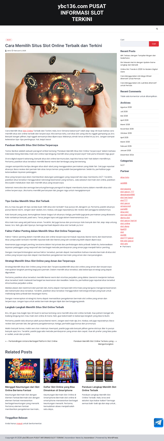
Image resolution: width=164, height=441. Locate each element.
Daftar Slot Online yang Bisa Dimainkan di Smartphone (59, 389)
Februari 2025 (126, 146)
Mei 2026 (124, 116)
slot (122, 232)
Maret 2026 (125, 124)
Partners (126, 246)
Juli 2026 (124, 111)
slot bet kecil (126, 197)
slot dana (124, 226)
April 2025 (124, 137)
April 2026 (124, 120)
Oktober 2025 (126, 133)
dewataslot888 (127, 194)
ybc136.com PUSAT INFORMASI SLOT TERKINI (82, 12)
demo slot (125, 217)
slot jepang (125, 189)
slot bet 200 (126, 214)
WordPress (113, 437)
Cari (122, 39)
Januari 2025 (125, 150)
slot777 (124, 200)
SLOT (9, 40)
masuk (19, 423)
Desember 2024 (127, 154)
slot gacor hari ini (128, 220)
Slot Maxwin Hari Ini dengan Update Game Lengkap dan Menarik (137, 63)
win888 (123, 183)
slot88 (123, 235)
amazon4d (125, 206)
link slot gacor (127, 240)
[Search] (157, 29)
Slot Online (28, 130)
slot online (125, 223)
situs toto (124, 177)
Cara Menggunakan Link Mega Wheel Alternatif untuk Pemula (135, 77)
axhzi (9, 51)
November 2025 (127, 129)
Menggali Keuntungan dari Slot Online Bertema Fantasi (22, 389)
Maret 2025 (125, 142)
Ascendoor (89, 437)
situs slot (124, 212)
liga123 (123, 229)
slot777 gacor (127, 238)
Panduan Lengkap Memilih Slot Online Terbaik (99, 389)
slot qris (124, 243)
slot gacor (125, 203)
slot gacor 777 (127, 191)
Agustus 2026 (126, 107)
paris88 (124, 209)
